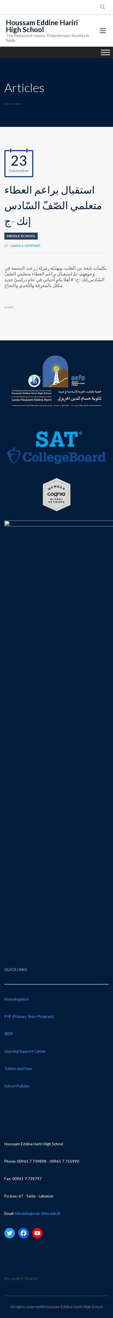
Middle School (21, 236)
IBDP (8, 1034)
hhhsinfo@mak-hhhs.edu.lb (38, 1213)
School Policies (16, 1086)
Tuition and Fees (18, 1068)
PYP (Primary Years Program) (29, 1016)
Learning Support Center (25, 1051)
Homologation (16, 999)
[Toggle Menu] (105, 52)
